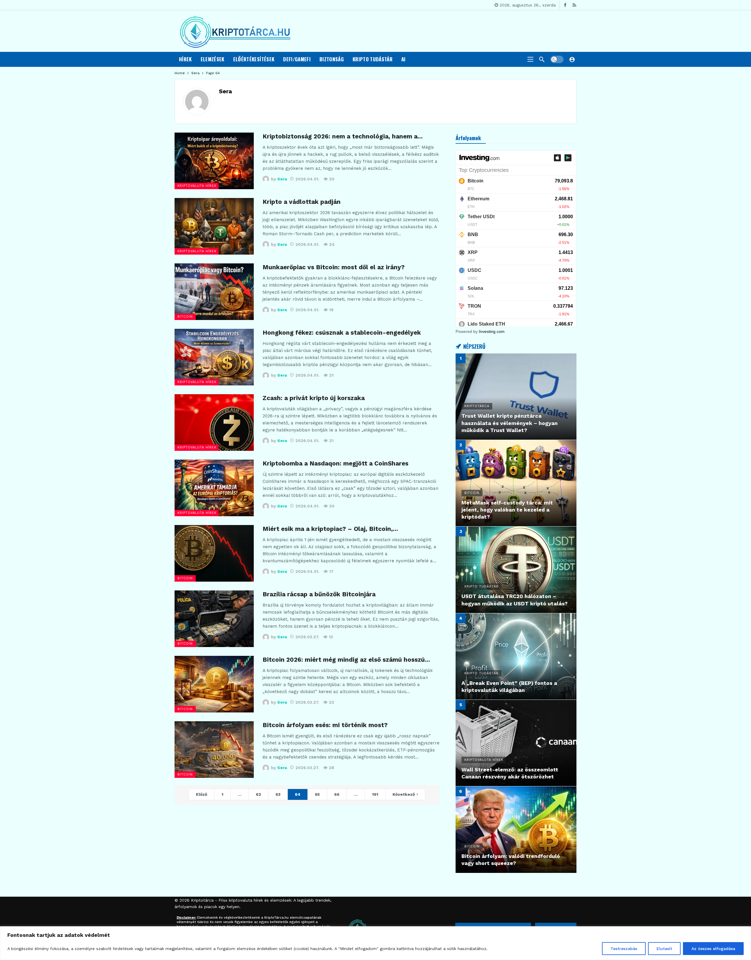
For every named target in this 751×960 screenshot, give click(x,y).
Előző (201, 794)
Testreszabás (623, 948)
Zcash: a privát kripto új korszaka (314, 398)
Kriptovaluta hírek (196, 186)
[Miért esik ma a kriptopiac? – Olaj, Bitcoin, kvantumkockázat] (214, 553)
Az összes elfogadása (713, 948)
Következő (404, 794)
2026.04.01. (307, 179)
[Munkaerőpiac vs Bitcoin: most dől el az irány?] (214, 291)
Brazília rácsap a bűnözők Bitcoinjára (319, 594)
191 (375, 794)
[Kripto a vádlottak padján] (214, 226)
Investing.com (492, 331)
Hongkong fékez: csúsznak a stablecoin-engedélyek (342, 332)
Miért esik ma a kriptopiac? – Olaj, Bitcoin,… (330, 528)
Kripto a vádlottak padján (302, 201)
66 (336, 794)
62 (258, 794)
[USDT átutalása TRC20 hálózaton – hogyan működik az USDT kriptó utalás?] (516, 569)
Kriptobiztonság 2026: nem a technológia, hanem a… (343, 136)
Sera (225, 91)
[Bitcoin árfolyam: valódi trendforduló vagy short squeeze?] (516, 829)
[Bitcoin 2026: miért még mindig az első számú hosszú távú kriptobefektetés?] (214, 684)
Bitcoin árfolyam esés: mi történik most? (325, 725)
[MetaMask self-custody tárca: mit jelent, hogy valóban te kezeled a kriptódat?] (516, 483)
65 (317, 794)
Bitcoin (185, 317)
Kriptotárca (202, 900)
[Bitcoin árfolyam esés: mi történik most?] (214, 749)
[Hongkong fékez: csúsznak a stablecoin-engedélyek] (214, 357)
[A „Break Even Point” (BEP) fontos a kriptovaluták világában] (516, 656)
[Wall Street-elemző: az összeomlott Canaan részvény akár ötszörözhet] (516, 743)
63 (277, 794)
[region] (375, 943)
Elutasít (664, 948)
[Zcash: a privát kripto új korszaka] (214, 422)
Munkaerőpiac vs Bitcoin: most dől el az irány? (334, 267)
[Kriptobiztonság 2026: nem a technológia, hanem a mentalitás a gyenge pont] (214, 161)
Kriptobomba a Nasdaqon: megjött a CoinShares (335, 463)
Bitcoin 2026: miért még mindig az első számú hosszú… (346, 659)
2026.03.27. (307, 636)
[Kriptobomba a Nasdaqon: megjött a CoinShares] (214, 488)
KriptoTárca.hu (276, 918)
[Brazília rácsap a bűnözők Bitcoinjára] (214, 618)
